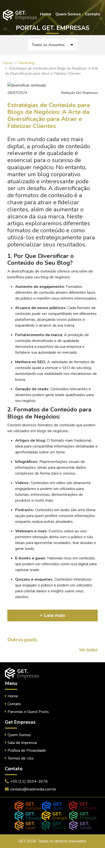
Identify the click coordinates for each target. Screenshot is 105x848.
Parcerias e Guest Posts (28, 711)
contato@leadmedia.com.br (33, 789)
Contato (92, 14)
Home (45, 14)
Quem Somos (68, 14)
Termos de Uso (21, 758)
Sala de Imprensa (22, 742)
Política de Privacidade (27, 750)
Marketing (26, 62)
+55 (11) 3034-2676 (29, 781)
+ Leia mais (52, 615)
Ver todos (88, 649)
